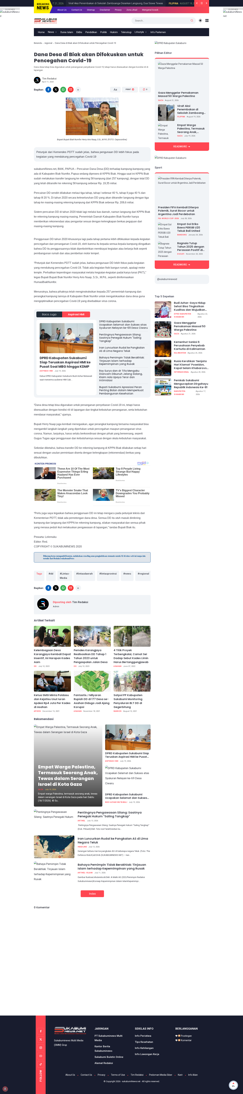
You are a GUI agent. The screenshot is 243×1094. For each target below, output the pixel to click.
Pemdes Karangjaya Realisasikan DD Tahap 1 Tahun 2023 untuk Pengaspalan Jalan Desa (90, 656)
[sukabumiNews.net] (46, 20)
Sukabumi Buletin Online (109, 1057)
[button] (128, 102)
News (51, 32)
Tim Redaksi (137, 1075)
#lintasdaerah (84, 573)
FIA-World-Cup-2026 (168, 218)
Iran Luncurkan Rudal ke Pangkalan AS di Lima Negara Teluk (122, 349)
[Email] (71, 90)
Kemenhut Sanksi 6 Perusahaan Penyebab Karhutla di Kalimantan (189, 345)
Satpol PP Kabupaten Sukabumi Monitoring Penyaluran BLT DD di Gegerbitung (128, 701)
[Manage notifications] (5, 1089)
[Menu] (207, 20)
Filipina (169, 3)
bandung (182, 235)
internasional (181, 372)
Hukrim (114, 32)
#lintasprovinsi (108, 573)
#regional (143, 573)
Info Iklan (193, 1075)
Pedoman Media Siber (160, 1075)
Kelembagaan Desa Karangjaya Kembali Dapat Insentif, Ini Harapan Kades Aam (52, 656)
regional (48, 43)
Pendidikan (91, 32)
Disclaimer (105, 10)
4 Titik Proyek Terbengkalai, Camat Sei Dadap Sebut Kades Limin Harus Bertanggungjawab (131, 656)
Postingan (186, 1035)
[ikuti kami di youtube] (40, 1056)
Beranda (38, 43)
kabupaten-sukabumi (180, 392)
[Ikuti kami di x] (40, 1039)
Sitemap (91, 10)
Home (41, 32)
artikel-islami (85, 873)
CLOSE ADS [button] (10, 9)
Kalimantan (180, 353)
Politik (103, 32)
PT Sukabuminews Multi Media (108, 1038)
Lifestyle (139, 32)
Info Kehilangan (144, 1048)
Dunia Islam (67, 32)
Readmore (180, 146)
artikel (81, 821)
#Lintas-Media (65, 575)
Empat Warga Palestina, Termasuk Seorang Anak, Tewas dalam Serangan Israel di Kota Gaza (68, 775)
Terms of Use (118, 1075)
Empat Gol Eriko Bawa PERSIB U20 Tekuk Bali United (188, 227)
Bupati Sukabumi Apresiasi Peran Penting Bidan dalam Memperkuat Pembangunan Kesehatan (121, 390)
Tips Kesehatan (144, 1041)
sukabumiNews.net (131, 1081)
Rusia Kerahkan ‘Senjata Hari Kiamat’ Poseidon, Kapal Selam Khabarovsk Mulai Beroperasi (191, 365)
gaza (40, 789)
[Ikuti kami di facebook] (40, 1031)
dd (35, 666)
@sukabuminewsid (167, 279)
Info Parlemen (158, 32)
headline (82, 847)
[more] (78, 90)
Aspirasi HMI (76, 314)
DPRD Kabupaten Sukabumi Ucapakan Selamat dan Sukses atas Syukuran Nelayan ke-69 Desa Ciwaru (123, 325)
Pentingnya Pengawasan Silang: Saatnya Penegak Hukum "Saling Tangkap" (120, 338)
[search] (191, 20)
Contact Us (76, 10)
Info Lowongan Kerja (147, 1054)
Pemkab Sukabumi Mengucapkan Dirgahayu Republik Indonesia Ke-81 (191, 384)
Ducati (180, 254)
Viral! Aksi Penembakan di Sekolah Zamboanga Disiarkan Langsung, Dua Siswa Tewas (112, 3)
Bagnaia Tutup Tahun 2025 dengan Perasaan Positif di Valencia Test (190, 246)
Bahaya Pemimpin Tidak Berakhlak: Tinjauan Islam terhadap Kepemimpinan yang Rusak (121, 361)
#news (127, 573)
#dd (51, 573)
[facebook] (48, 90)
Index (92, 893)
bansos (118, 711)
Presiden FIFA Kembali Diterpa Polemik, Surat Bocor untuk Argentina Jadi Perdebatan (178, 210)
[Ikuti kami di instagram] (40, 1047)
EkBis (79, 32)
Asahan (117, 666)
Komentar (186, 1040)
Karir (180, 1075)
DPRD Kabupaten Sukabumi (182, 315)
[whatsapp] (63, 90)
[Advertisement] (121, 1001)
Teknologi (126, 32)
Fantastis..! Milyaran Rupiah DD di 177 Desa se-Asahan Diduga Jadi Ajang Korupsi (91, 701)
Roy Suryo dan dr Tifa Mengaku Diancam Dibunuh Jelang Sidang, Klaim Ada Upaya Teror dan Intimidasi (120, 375)
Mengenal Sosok (150, 10)
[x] (56, 90)
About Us (61, 10)
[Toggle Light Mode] (200, 20)
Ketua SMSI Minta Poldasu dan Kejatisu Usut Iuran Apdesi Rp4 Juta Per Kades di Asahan (52, 701)
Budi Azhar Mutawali (116, 802)
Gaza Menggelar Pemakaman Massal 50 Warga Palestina (178, 94)
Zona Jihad (131, 10)
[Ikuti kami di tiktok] (40, 1064)
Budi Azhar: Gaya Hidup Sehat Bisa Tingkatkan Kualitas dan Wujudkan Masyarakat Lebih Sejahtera (189, 306)
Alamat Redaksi (104, 1063)
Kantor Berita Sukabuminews (103, 1048)
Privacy (118, 10)
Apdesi (37, 711)
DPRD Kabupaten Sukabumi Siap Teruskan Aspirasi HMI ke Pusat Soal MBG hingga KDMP (65, 362)
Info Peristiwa (143, 1035)
